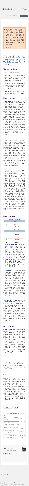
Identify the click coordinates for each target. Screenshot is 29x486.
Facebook (15, 483)
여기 (5, 44)
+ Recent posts (5, 474)
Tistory (13, 482)
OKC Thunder (13, 413)
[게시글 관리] (11, 407)
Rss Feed (6, 483)
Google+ (23, 483)
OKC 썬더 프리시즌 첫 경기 (10, 435)
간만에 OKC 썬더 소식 (9, 437)
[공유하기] (9, 407)
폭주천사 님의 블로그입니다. (10, 450)
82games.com (10, 62)
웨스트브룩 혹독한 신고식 (9, 434)
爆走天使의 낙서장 (8, 448)
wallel (21, 482)
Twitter (11, 483)
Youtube (19, 483)
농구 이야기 (6, 413)
